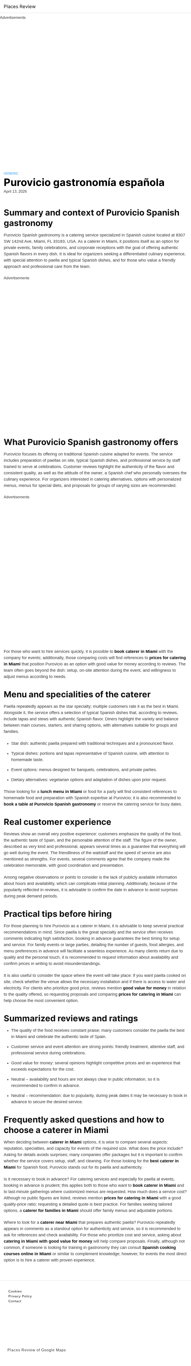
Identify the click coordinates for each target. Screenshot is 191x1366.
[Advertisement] (95, 90)
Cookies (15, 1291)
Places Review (20, 6)
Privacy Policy (20, 1296)
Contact (14, 1301)
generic (11, 173)
